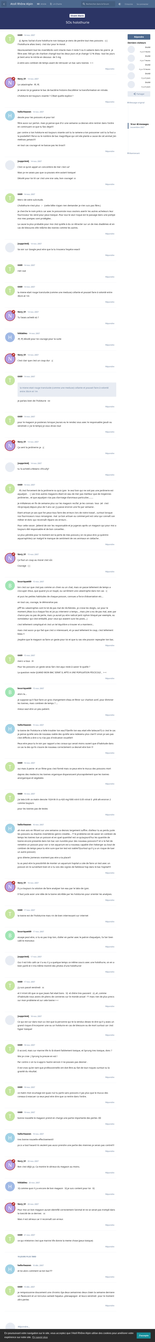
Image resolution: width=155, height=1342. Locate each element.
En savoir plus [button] (40, 1337)
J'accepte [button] (144, 1335)
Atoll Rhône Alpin (21, 4)
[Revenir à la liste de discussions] (4, 4)
